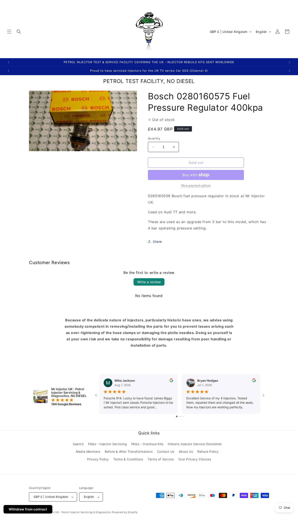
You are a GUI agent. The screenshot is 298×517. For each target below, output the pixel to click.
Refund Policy (208, 451)
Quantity (154, 138)
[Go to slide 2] (180, 416)
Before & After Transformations (128, 451)
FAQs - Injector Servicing (107, 444)
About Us (186, 451)
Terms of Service (161, 459)
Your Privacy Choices (194, 459)
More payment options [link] (196, 185)
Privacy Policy (98, 459)
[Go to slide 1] (177, 416)
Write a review (149, 282)
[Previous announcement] (8, 62)
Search (78, 444)
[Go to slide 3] (183, 416)
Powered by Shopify (125, 512)
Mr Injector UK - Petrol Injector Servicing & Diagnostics (76, 512)
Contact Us (165, 451)
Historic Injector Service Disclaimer (195, 444)
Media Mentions (88, 451)
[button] (9, 31)
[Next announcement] (289, 62)
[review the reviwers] (171, 381)
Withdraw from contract (28, 509)
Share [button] (157, 241)
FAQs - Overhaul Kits (147, 444)
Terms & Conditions (128, 459)
